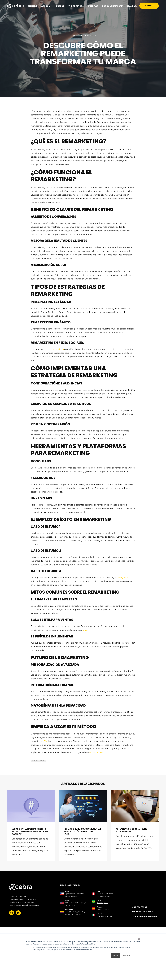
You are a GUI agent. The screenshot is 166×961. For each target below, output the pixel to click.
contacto (149, 5)
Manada (32, 6)
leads (85, 630)
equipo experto (96, 752)
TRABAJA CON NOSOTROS (144, 916)
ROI (45, 741)
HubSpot (59, 6)
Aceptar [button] (115, 955)
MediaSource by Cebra (104, 916)
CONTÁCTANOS (139, 907)
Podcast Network (112, 6)
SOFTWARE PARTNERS (142, 912)
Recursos (132, 6)
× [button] (139, 938)
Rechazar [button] (126, 955)
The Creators (76, 6)
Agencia (46, 6)
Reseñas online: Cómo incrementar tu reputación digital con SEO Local (82, 831)
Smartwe (93, 6)
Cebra (72, 35)
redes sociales (57, 349)
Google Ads (123, 577)
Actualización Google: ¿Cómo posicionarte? (131, 830)
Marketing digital (38, 761)
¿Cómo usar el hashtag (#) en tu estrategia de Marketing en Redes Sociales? (30, 831)
